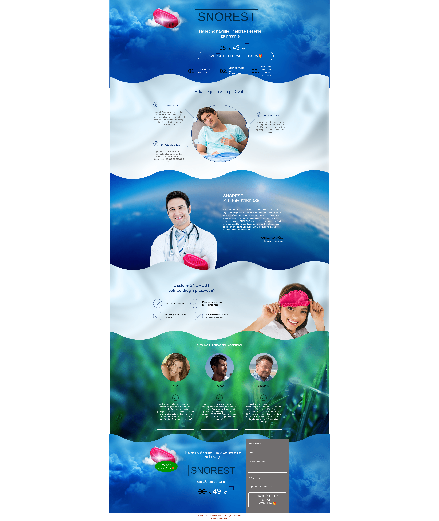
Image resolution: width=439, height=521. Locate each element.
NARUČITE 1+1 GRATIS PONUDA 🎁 (268, 499)
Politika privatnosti (219, 518)
